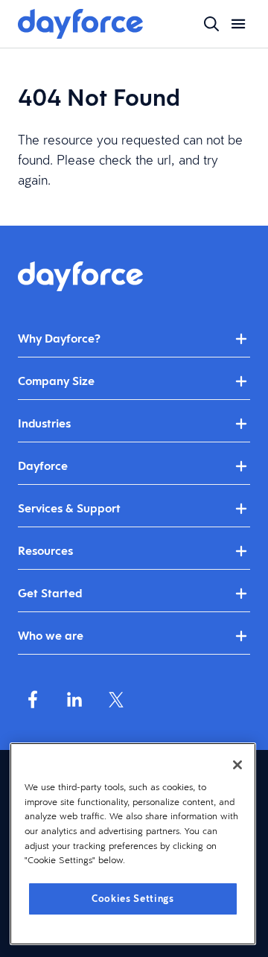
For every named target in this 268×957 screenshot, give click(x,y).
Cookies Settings (133, 898)
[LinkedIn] (74, 699)
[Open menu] (238, 24)
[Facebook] (33, 699)
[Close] (237, 764)
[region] (133, 844)
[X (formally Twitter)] (116, 699)
